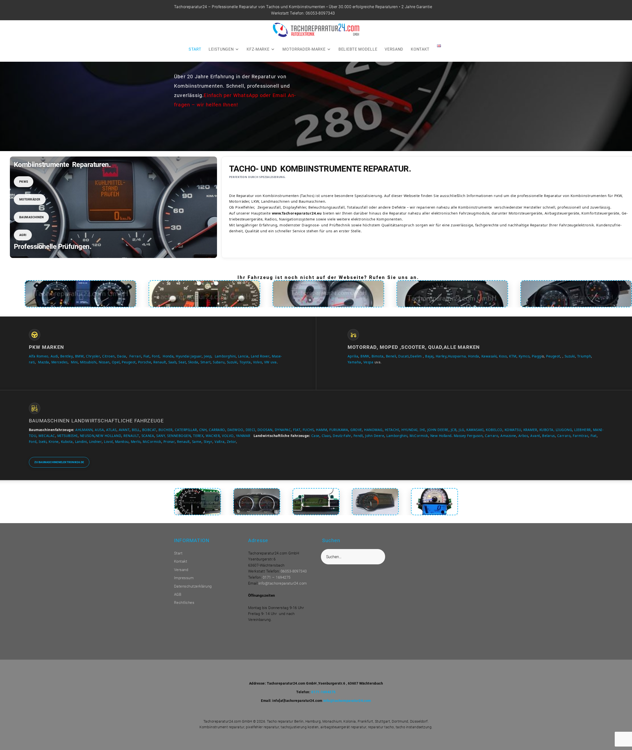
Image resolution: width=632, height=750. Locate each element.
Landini (81, 441)
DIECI (250, 430)
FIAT (296, 430)
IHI (422, 430)
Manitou (122, 441)
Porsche (144, 362)
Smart (205, 362)
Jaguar (196, 356)
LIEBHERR (582, 430)
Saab (172, 362)
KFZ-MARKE (258, 49)
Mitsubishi (88, 362)
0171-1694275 (323, 692)
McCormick (419, 436)
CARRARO (217, 430)
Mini (74, 362)
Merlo (135, 441)
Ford (155, 356)
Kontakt (180, 561)
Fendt (358, 436)
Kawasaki (489, 356)
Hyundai (182, 356)
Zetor (231, 441)
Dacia (121, 356)
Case (315, 436)
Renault (159, 362)
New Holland (441, 436)
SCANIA (147, 436)
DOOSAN (265, 430)
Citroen (108, 356)
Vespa (368, 362)
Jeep (207, 356)
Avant (535, 436)
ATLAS (111, 430)
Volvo (257, 362)
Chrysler (93, 356)
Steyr (208, 441)
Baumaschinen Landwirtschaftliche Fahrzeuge (96, 421)
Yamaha (354, 362)
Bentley (66, 356)
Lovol (108, 441)
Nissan (104, 362)
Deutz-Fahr (342, 436)
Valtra (220, 441)
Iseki (42, 441)
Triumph (584, 356)
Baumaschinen (31, 217)
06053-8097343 (320, 13)
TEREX (198, 436)
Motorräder (29, 199)
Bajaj (429, 356)
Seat (182, 362)
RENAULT (131, 436)
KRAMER (530, 430)
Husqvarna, (457, 356)
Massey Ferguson (468, 436)
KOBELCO (494, 430)
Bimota (378, 356)
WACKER (213, 436)
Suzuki (232, 362)
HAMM (321, 430)
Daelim (416, 356)
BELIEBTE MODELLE (357, 49)
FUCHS (308, 430)
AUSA (99, 430)
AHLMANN (84, 430)
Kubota (67, 441)
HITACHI (392, 430)
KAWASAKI (475, 430)
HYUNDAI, (410, 430)
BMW (79, 356)
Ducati (403, 356)
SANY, (161, 436)
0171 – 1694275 (277, 577)
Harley (441, 356)
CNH (203, 430)
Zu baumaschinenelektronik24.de (59, 462)
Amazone (508, 436)
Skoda (193, 362)
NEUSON (87, 436)
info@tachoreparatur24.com (282, 583)
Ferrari (135, 356)
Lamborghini (225, 356)
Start (178, 553)
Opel (116, 362)
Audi (54, 356)
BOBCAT (149, 430)
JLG (461, 430)
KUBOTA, (546, 430)
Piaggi (537, 356)
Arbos (523, 436)
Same (196, 441)
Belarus (548, 436)
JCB (453, 430)
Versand (181, 570)
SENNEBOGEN (178, 436)
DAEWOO (235, 430)
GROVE (356, 430)
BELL (136, 430)
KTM (512, 356)
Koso (503, 356)
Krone (54, 441)
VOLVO (228, 436)
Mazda (43, 362)
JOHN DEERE (438, 430)
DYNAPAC (283, 430)
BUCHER (165, 430)
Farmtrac (580, 436)
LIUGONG (564, 430)
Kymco (524, 356)
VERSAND (394, 49)
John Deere (374, 436)
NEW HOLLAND (108, 436)
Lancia (243, 356)
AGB (177, 594)
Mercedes (59, 362)
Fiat (146, 356)
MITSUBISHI (67, 436)
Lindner (95, 441)
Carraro (491, 436)
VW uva (270, 362)
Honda (168, 356)
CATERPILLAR (186, 430)
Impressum (184, 578)
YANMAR (243, 436)
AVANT (124, 430)
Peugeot (129, 362)
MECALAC (47, 436)
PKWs (23, 181)
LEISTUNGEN (221, 49)
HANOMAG (373, 430)
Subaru (219, 362)
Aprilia (353, 356)
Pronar (169, 441)
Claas (326, 436)
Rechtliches (184, 602)
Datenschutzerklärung (193, 586)
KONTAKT (420, 49)
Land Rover (260, 356)
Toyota (245, 362)
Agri (23, 235)
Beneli (391, 356)
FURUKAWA (338, 430)
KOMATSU (513, 430)
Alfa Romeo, (39, 356)
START (195, 49)
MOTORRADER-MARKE (303, 49)
